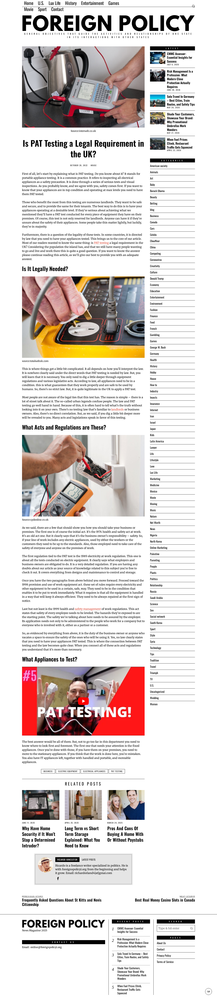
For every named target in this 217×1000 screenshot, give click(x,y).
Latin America (157, 441)
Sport (152, 629)
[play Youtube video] (83, 701)
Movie (153, 498)
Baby (152, 185)
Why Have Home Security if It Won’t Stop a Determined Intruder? (38, 836)
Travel (153, 667)
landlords (117, 409)
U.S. (152, 685)
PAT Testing (116, 771)
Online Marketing (158, 548)
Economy (154, 285)
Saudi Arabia (156, 598)
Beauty (153, 197)
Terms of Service (165, 962)
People (153, 566)
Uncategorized (157, 692)
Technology (155, 648)
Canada (153, 222)
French (153, 329)
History (153, 366)
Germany (154, 354)
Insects (153, 397)
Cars (152, 228)
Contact (161, 949)
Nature (153, 516)
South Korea (156, 623)
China (153, 247)
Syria (152, 641)
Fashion (153, 310)
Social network (157, 616)
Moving (153, 504)
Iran (152, 416)
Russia (153, 591)
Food (152, 322)
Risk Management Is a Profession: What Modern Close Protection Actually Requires (180, 79)
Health (153, 360)
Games (153, 341)
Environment (156, 303)
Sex (152, 610)
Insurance (155, 404)
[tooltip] (58, 878)
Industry (154, 391)
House (94, 165)
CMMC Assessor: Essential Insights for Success (179, 57)
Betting (153, 203)
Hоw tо (153, 385)
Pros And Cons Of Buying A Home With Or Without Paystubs (125, 833)
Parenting (155, 560)
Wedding (154, 698)
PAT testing (101, 242)
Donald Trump (157, 278)
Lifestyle (154, 460)
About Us (161, 943)
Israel (153, 422)
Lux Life (154, 472)
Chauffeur (155, 241)
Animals (154, 172)
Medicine (154, 485)
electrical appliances (94, 771)
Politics (154, 579)
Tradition (154, 660)
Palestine (154, 554)
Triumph (154, 673)
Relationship (156, 585)
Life (152, 454)
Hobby (153, 372)
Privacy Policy (164, 956)
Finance (154, 316)
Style (152, 635)
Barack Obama (157, 191)
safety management (88, 609)
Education (155, 291)
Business (48, 771)
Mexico (153, 491)
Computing (155, 253)
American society (158, 166)
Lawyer (153, 447)
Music (153, 510)
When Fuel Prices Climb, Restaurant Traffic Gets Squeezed (179, 143)
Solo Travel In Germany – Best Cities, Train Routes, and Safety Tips (181, 100)
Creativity (155, 266)
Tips (152, 654)
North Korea (156, 541)
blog (152, 210)
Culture (153, 272)
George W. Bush (158, 347)
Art (151, 178)
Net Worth (155, 523)
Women (153, 704)
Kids (152, 435)
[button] (191, 928)
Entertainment (157, 297)
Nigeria (153, 535)
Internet (154, 410)
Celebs (153, 235)
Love (152, 466)
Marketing (155, 479)
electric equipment (67, 771)
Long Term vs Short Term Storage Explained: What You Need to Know (82, 836)
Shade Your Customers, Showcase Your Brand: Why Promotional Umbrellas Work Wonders (180, 121)
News (152, 529)
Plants (153, 573)
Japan (153, 429)
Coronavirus (156, 260)
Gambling (155, 335)
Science (154, 604)
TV (151, 679)
